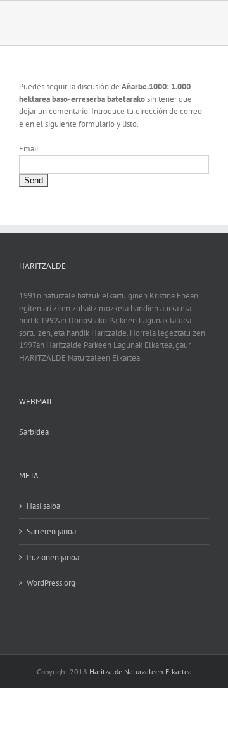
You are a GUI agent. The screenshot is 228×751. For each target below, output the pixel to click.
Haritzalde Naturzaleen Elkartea (140, 671)
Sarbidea (34, 432)
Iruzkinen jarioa (53, 557)
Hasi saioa (43, 506)
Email (29, 148)
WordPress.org (51, 582)
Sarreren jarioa (51, 531)
